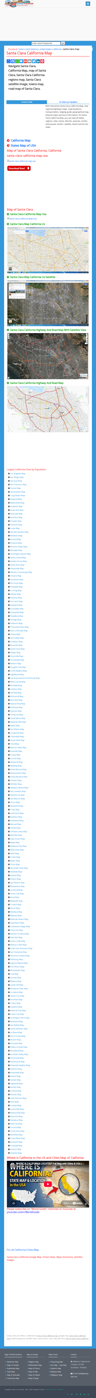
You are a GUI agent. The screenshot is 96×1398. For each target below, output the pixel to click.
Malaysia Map (55, 1372)
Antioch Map (15, 1149)
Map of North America (13, 1354)
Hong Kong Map (56, 1362)
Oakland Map (16, 499)
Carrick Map (15, 758)
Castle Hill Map (16, 985)
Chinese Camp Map (18, 831)
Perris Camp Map (17, 1036)
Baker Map (15, 860)
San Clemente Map (18, 952)
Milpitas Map (16, 915)
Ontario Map (15, 576)
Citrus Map (15, 802)
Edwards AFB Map (18, 722)
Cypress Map (16, 711)
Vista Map (14, 744)
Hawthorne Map (17, 795)
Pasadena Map (16, 616)
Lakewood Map (17, 820)
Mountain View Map (19, 868)
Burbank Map (16, 1142)
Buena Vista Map (17, 703)
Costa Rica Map (13, 1378)
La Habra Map (16, 992)
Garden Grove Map (18, 561)
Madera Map (15, 981)
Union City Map (17, 893)
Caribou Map (16, 689)
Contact (74, 1354)
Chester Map (16, 780)
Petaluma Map (16, 1021)
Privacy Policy (50, 1389)
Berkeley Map (16, 1134)
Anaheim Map (16, 506)
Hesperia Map (16, 762)
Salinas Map (15, 594)
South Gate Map (17, 740)
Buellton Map (16, 817)
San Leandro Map (18, 791)
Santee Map (15, 1080)
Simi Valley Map (17, 638)
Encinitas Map (16, 999)
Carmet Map (15, 977)
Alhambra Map (16, 806)
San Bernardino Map (19, 532)
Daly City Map (16, 1123)
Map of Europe (32, 1354)
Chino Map (15, 864)
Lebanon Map (55, 1368)
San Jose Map (16, 481)
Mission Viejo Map (18, 747)
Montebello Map (17, 970)
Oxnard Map (15, 539)
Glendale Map (16, 550)
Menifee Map (16, 835)
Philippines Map (56, 1375)
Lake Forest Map (17, 839)
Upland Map (15, 875)
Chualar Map (16, 521)
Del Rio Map (15, 1087)
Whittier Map (16, 784)
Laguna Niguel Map (19, 963)
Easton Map (15, 1076)
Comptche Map (17, 733)
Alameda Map (16, 871)
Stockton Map (16, 517)
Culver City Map (17, 1014)
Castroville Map (17, 1109)
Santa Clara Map (17, 649)
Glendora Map (16, 1120)
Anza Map (14, 897)
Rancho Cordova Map (19, 933)
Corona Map (15, 1127)
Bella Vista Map (17, 849)
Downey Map (16, 1153)
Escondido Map (17, 608)
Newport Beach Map (19, 787)
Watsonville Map (17, 1112)
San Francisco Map (18, 484)
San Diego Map (17, 477)
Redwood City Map (18, 846)
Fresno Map (15, 488)
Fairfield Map (16, 692)
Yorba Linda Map (17, 941)
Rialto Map (15, 725)
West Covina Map (18, 681)
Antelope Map (16, 707)
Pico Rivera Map (17, 966)
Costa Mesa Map (17, 1138)
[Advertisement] (48, 24)
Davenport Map (17, 923)
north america (31, 49)
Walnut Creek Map (18, 944)
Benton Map (15, 663)
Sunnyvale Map (17, 612)
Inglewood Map (17, 674)
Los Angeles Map (17, 473)
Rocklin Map (15, 1039)
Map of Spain (34, 1378)
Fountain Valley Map (19, 1054)
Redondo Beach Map (19, 919)
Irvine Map (15, 528)
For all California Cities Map (23, 1249)
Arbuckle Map (16, 1043)
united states (45, 49)
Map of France (34, 1368)
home (21, 49)
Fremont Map (16, 524)
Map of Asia (53, 1354)
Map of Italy (33, 1372)
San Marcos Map (17, 798)
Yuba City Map (16, 930)
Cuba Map (11, 1372)
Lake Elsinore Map (18, 1098)
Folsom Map (15, 879)
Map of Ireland (34, 1375)
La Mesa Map (16, 1032)
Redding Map (16, 765)
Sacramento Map (17, 492)
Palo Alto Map (16, 937)
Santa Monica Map (18, 769)
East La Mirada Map (19, 630)
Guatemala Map (13, 1368)
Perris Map (15, 908)
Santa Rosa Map (17, 565)
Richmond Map (16, 696)
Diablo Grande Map (18, 1047)
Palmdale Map (16, 586)
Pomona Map (16, 597)
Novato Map (15, 1094)
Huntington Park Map (20, 1017)
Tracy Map (15, 809)
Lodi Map (14, 974)
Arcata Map (15, 754)
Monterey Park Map (19, 988)
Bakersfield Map (17, 502)
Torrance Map (16, 601)
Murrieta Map (16, 700)
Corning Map (16, 590)
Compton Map (16, 641)
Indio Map (14, 853)
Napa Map (14, 842)
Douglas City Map (18, 667)
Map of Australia (13, 1375)
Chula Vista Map (17, 1131)
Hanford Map (16, 1069)
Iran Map (53, 1365)
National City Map (18, 1010)
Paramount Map (17, 1061)
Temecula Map (16, 714)
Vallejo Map (15, 652)
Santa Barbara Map (18, 776)
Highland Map (16, 1083)
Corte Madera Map (18, 670)
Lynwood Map (16, 890)
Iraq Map (63, 1365)
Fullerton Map (16, 623)
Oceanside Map (17, 568)
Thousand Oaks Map (19, 627)
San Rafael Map (17, 1025)
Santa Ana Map (17, 510)
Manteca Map (16, 912)
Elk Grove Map (16, 583)
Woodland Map (17, 1050)
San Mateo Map (17, 729)
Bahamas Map (12, 1362)
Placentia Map (16, 1116)
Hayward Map (16, 605)
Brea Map (14, 1101)
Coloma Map (15, 1091)
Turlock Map (15, 904)
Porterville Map (17, 1058)
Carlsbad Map (16, 1145)
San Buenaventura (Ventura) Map (25, 678)
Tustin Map (15, 857)
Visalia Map (15, 634)
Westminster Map (18, 773)
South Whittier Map (19, 1028)
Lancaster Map (16, 579)
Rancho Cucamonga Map (21, 572)
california (57, 49)
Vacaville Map (16, 751)
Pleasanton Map (17, 886)
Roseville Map (16, 645)
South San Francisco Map (21, 948)
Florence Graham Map (20, 955)
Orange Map (15, 619)
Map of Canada (13, 1365)
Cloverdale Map (17, 736)
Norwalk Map (16, 685)
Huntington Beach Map (20, 554)
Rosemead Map (17, 1072)
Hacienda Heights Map (20, 1065)
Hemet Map (15, 828)
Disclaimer (60, 1389)
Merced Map (15, 824)
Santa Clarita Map (18, 557)
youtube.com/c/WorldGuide (23, 1212)
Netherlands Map (35, 1365)
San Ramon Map (17, 882)
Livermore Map (17, 813)
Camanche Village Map (20, 926)
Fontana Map (16, 543)
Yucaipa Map (15, 1105)
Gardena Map (16, 1007)
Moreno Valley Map (18, 546)
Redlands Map (16, 901)
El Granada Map (17, 660)
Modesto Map (16, 535)
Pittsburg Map (16, 959)
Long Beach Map (17, 495)
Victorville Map (16, 656)
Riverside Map (16, 513)
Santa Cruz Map (17, 996)
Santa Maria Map (17, 718)
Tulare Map (15, 1003)
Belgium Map (34, 1362)
